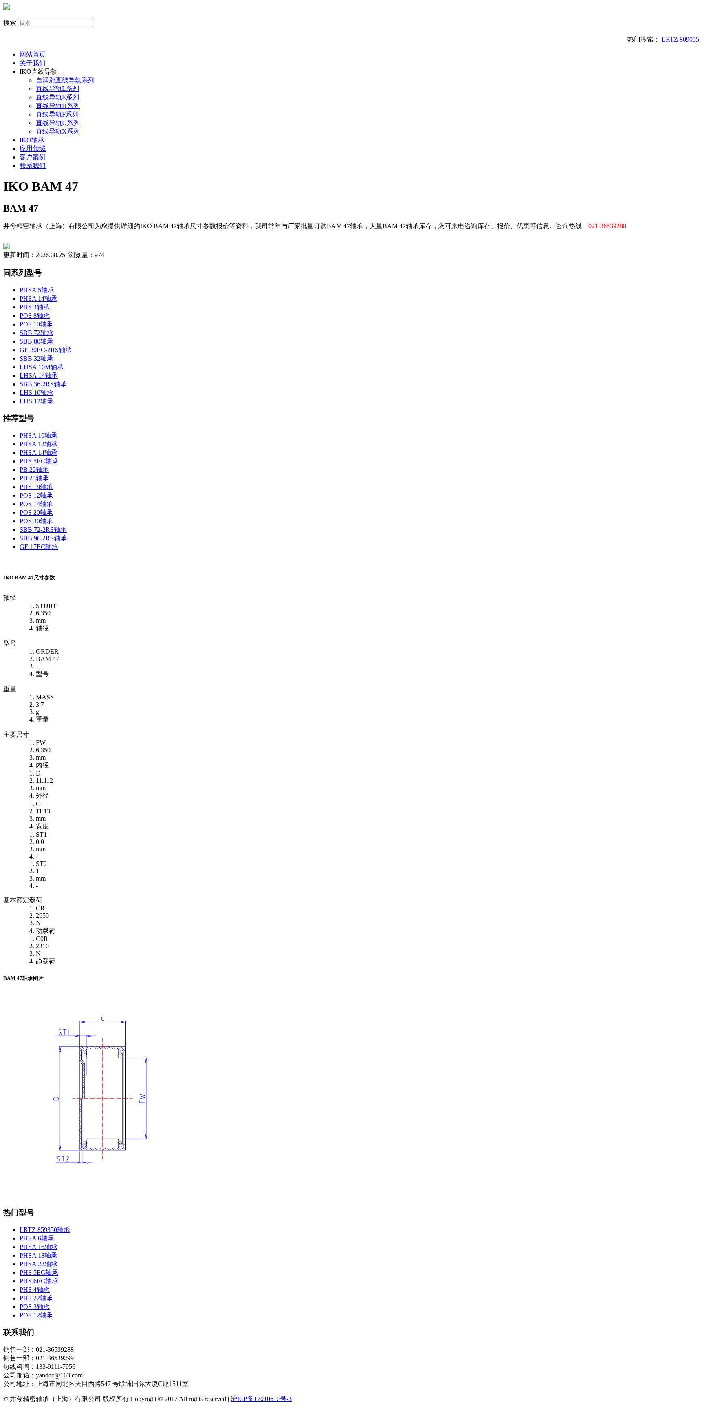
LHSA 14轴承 (39, 375)
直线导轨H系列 (58, 105)
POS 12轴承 (36, 495)
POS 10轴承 (36, 324)
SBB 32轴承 (36, 358)
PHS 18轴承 (36, 486)
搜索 (9, 22)
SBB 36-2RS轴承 (43, 384)
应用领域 (33, 148)
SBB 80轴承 (36, 341)
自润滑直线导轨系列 (65, 80)
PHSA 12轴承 (38, 444)
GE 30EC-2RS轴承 (46, 349)
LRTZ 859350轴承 (45, 1229)
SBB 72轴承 (36, 332)
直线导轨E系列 (57, 97)
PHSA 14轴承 (38, 298)
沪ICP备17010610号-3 (261, 1398)
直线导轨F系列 (57, 114)
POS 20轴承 (36, 512)
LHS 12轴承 (36, 401)
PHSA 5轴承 (37, 289)
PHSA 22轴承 (38, 1263)
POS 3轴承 (35, 1306)
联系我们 (33, 165)
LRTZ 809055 (680, 39)
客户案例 (33, 157)
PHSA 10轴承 (38, 435)
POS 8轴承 (35, 315)
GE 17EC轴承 (39, 546)
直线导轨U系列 (58, 122)
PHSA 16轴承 (38, 1246)
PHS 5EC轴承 (39, 461)
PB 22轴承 (34, 469)
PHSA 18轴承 (38, 1255)
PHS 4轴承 (35, 1289)
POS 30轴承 (36, 521)
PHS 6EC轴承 (39, 1281)
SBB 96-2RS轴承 (43, 538)
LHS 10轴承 (36, 392)
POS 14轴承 (36, 503)
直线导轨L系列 (57, 88)
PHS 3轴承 (35, 307)
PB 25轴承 (34, 478)
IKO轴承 (32, 140)
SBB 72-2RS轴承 (43, 529)
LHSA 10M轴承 (42, 367)
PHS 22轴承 (36, 1298)
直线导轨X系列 (58, 131)
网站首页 (33, 54)
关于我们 (33, 62)
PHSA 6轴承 (37, 1238)
